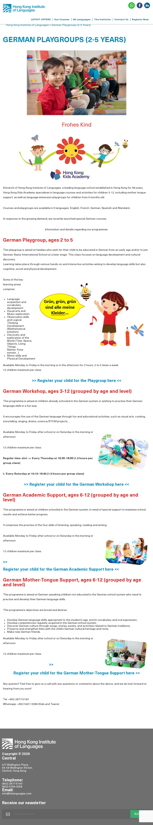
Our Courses (61, 19)
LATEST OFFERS (41, 19)
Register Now (140, 19)
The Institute (102, 19)
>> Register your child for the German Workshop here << (76, 485)
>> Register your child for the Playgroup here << (76, 381)
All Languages (81, 19)
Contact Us (121, 19)
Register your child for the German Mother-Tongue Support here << (76, 673)
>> (5, 562)
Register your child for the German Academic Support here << (61, 570)
